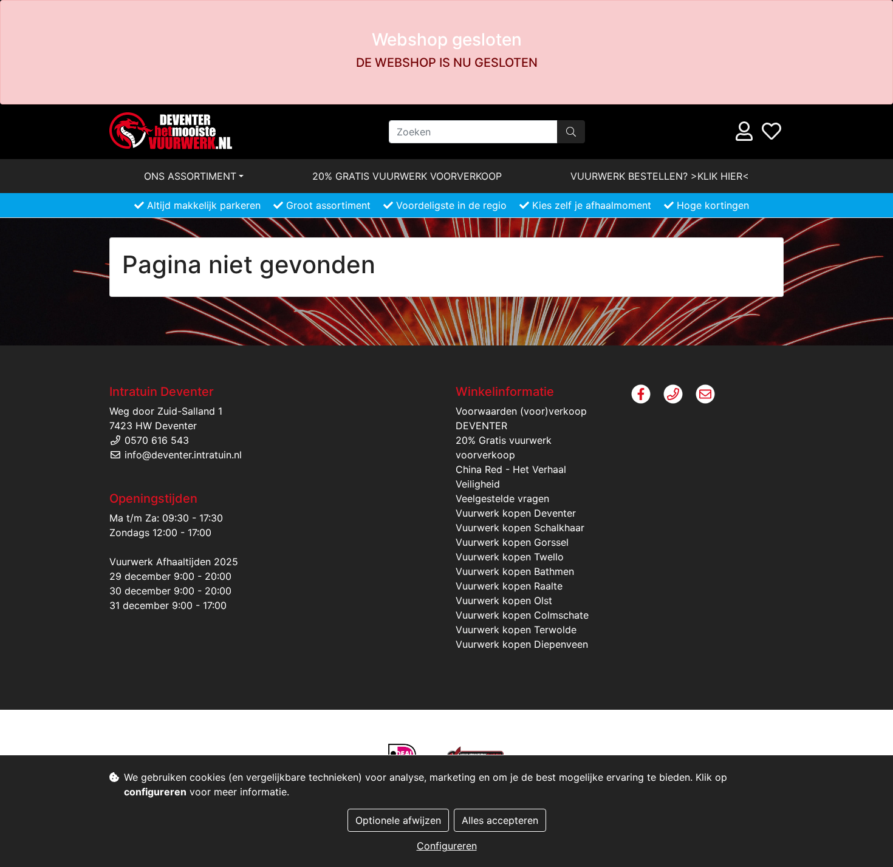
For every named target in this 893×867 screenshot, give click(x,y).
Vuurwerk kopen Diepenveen (522, 644)
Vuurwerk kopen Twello (510, 557)
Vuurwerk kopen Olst (504, 600)
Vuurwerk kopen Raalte (509, 586)
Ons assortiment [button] (190, 176)
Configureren (447, 846)
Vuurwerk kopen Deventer (516, 513)
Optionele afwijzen (398, 820)
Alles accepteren (500, 820)
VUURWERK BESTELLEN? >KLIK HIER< (659, 176)
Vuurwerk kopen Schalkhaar (520, 528)
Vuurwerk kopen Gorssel (512, 542)
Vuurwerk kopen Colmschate (522, 615)
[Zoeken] (571, 131)
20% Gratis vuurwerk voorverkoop (407, 176)
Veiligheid (478, 484)
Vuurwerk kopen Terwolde (516, 630)
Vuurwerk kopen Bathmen (515, 571)
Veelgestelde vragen (502, 498)
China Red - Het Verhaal (511, 469)
